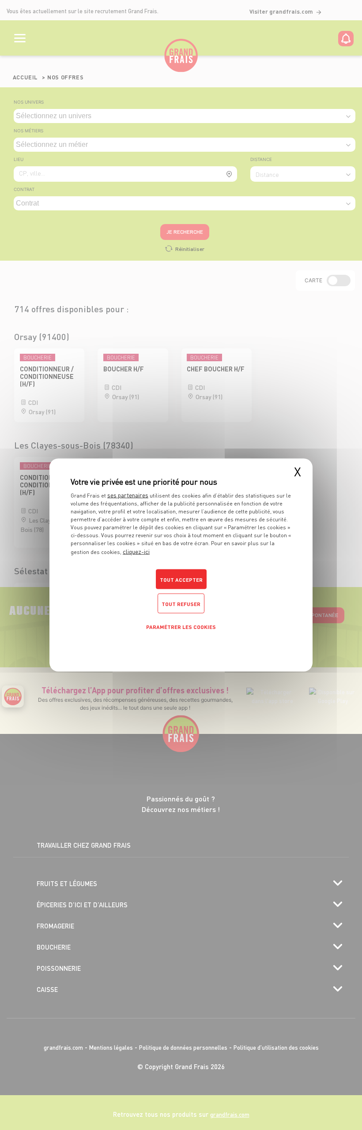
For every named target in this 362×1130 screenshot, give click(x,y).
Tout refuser (181, 604)
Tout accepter (181, 579)
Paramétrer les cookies (181, 627)
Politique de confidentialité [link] (181, 645)
